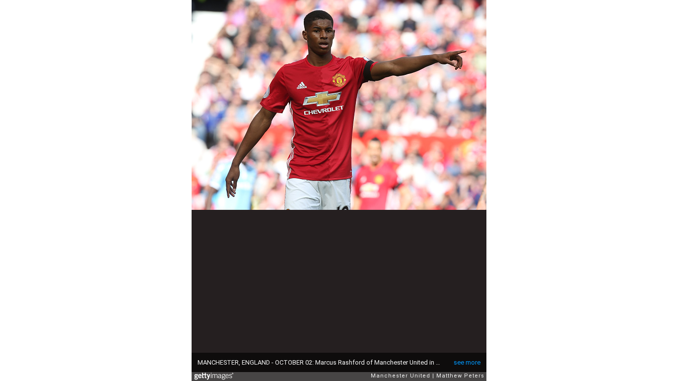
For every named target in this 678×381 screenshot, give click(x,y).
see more (467, 362)
